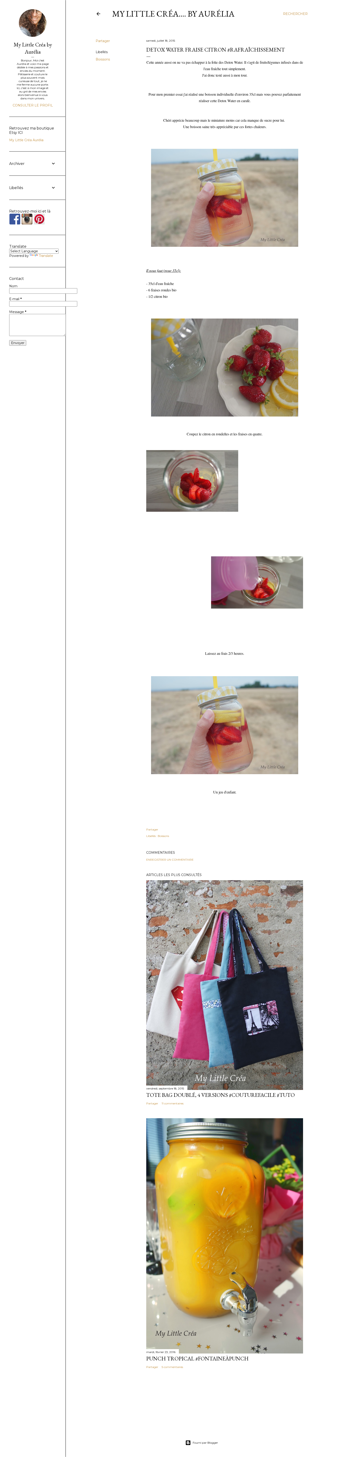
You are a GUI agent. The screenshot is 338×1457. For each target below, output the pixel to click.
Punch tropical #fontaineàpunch (197, 1358)
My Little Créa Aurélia (26, 140)
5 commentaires (172, 1367)
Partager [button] (103, 41)
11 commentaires (172, 1103)
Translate (46, 256)
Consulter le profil (33, 105)
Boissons (103, 59)
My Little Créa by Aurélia (33, 48)
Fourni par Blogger (205, 1442)
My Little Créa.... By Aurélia (173, 13)
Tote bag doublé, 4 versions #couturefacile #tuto (220, 1094)
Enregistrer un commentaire (170, 859)
